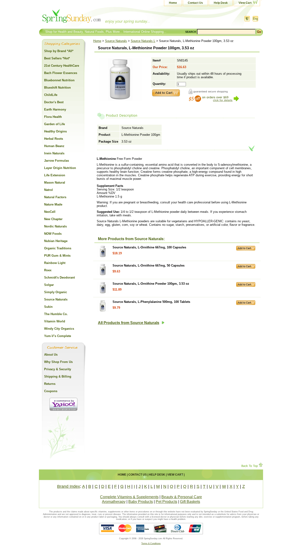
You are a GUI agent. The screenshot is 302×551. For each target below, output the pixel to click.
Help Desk (221, 2)
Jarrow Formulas (56, 160)
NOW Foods (53, 233)
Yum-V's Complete (57, 336)
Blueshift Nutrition (57, 87)
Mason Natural (54, 182)
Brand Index (68, 486)
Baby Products (140, 502)
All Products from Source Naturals (128, 323)
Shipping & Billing (57, 376)
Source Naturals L (143, 41)
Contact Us (195, 2)
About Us (51, 354)
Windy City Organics (59, 328)
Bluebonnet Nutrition (59, 80)
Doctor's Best (53, 102)
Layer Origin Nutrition (60, 168)
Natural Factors (55, 197)
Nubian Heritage (55, 241)
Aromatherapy (114, 502)
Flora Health (53, 117)
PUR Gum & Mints (57, 255)
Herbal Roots (53, 138)
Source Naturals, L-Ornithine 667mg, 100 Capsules (149, 247)
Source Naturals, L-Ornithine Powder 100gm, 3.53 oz (151, 283)
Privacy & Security (57, 369)
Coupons (50, 391)
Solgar (49, 285)
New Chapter (53, 219)
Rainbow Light (54, 263)
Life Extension (54, 175)
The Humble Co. (56, 314)
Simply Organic (55, 292)
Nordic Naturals (55, 226)
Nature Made (53, 204)
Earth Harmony (55, 109)
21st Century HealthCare (61, 65)
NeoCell (49, 212)
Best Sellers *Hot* (57, 58)
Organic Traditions (57, 248)
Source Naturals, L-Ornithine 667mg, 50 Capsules (149, 265)
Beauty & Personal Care (181, 497)
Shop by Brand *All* (58, 51)
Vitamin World (54, 321)
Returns (49, 384)
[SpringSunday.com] (86, 17)
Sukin (48, 306)
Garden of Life (54, 124)
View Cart (245, 2)
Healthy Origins (55, 131)
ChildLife (50, 95)
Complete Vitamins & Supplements (129, 497)
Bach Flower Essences (60, 73)
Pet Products (166, 502)
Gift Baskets (190, 502)
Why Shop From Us (58, 362)
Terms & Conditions (151, 543)
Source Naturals (116, 41)
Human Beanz (54, 146)
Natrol (48, 190)
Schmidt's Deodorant (59, 277)
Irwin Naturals (54, 153)
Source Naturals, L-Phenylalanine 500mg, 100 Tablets (151, 302)
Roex (47, 270)
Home (173, 2)
